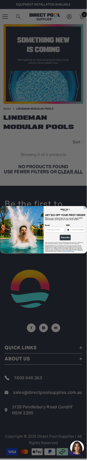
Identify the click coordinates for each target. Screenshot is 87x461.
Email (47, 225)
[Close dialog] (85, 208)
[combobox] (68, 230)
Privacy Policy (66, 251)
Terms (72, 251)
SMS (68, 225)
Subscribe (65, 238)
